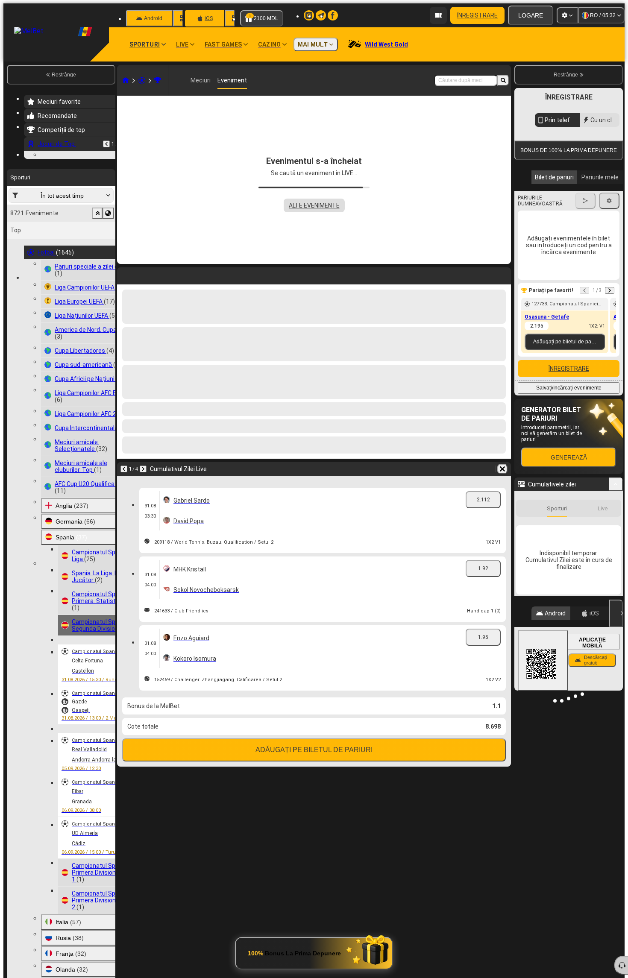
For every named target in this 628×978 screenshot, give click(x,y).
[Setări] (567, 15)
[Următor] (143, 469)
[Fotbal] (142, 80)
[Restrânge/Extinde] (616, 562)
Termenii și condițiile (567, 202)
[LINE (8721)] (125, 80)
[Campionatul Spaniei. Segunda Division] (158, 80)
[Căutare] (503, 80)
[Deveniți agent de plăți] (438, 15)
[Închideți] (616, 691)
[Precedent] (106, 144)
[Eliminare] (502, 469)
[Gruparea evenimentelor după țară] (108, 265)
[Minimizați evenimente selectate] (97, 265)
